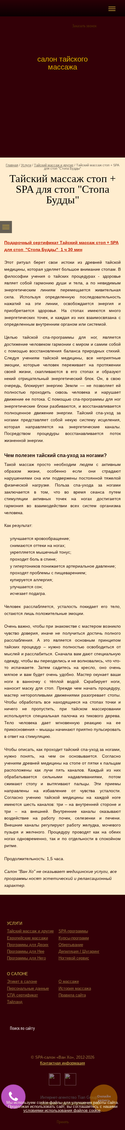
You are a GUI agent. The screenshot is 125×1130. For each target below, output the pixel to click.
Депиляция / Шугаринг (79, 951)
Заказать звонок (84, 26)
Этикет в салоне (22, 981)
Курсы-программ (74, 938)
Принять (63, 1122)
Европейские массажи (27, 938)
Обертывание (71, 944)
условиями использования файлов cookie (61, 1110)
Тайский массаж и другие (53, 165)
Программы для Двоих (28, 944)
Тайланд (14, 1001)
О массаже (69, 981)
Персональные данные (28, 988)
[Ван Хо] (62, 38)
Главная (12, 165)
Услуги (26, 165)
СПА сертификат (22, 995)
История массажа (75, 988)
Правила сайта (72, 995)
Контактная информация (62, 1063)
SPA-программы (73, 931)
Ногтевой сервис (74, 958)
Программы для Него (26, 958)
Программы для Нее (25, 951)
